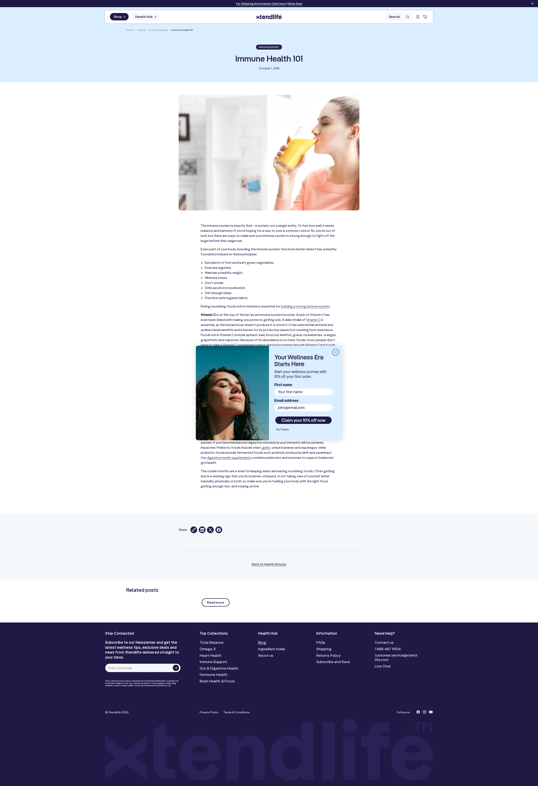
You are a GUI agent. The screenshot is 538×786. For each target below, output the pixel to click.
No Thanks (282, 429)
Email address (286, 400)
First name (283, 384)
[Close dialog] (335, 352)
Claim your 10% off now (303, 420)
